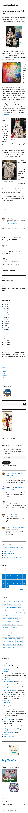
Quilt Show (4, 230)
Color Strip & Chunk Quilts (14, 607)
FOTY (20, 618)
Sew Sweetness (7, 644)
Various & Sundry (12, 647)
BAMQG (5, 604)
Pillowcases (11, 635)
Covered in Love (8, 673)
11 (10, 578)
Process (5, 638)
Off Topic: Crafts (7, 633)
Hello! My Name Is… (7, 804)
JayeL (5, 228)
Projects (5, 641)
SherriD (6, 734)
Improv (14, 624)
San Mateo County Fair (12, 230)
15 (24, 578)
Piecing (5, 635)
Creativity (16, 613)
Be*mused (6, 671)
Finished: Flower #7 (9, 551)
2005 (5, 304)
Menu (23, 5)
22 (24, 581)
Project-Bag (11, 638)
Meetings (14, 627)
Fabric (4, 618)
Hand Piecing (6, 624)
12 (14, 578)
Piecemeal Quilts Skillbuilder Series (13, 709)
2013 (5, 319)
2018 (5, 329)
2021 (5, 335)
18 (10, 581)
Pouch (18, 635)
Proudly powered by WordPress (9, 810)
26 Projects (12, 601)
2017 (19, 228)
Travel (4, 647)
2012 (5, 317)
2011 (5, 315)
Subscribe (6, 462)
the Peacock (7, 114)
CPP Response (19, 610)
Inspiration (20, 624)
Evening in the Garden (10, 687)
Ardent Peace (7, 669)
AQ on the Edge (8, 666)
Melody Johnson (8, 704)
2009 (5, 312)
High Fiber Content (9, 690)
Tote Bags (19, 644)
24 (7, 583)
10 (7, 578)
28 (20, 583)
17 (7, 581)
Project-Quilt (20, 638)
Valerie (7, 245)
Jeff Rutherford (8, 694)
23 (4, 583)
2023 (5, 338)
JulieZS (8, 473)
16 (3, 581)
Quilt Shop (11, 641)
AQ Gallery (5, 798)
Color (4, 607)
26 (14, 583)
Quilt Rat (6, 721)
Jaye (7, 259)
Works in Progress (8, 650)
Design (22, 613)
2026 (5, 344)
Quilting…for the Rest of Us (11, 729)
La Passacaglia (6, 627)
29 (24, 583)
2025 (5, 342)
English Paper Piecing (17, 615)
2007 (5, 308)
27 (17, 583)
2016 (5, 325)
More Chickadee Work (17, 502)
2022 (5, 336)
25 (10, 583)
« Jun (6, 589)
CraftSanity (7, 679)
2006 (5, 306)
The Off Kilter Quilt (9, 736)
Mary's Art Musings (9, 700)
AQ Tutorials (5, 801)
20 (17, 581)
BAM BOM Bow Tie (9, 553)
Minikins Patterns (7, 630)
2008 (5, 310)
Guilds (17, 621)
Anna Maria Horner (9, 662)
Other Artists (16, 633)
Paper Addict (7, 708)
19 (14, 581)
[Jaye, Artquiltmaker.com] (14, 421)
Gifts (4, 621)
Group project (10, 621)
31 (7, 586)
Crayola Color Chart (9, 681)
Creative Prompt (7, 613)
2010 (5, 314)
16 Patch (5, 601)
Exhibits (23, 228)
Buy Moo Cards (10, 760)
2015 (5, 323)
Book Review (17, 604)
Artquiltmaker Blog (10, 5)
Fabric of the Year (12, 618)
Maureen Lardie (8, 702)
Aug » (21, 589)
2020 (5, 333)
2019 (5, 331)
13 (17, 578)
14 (20, 578)
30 (4, 586)
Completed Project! (8, 610)
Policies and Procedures (17, 809)
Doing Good (6, 615)
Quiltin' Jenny (7, 725)
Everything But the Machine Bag (12, 557)
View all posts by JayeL (12, 223)
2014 (5, 321)
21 (20, 581)
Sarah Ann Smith (8, 732)
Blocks (10, 604)
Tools (14, 644)
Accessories (19, 601)
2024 (5, 340)
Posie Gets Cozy (8, 719)
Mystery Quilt (17, 630)
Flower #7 (6, 555)
